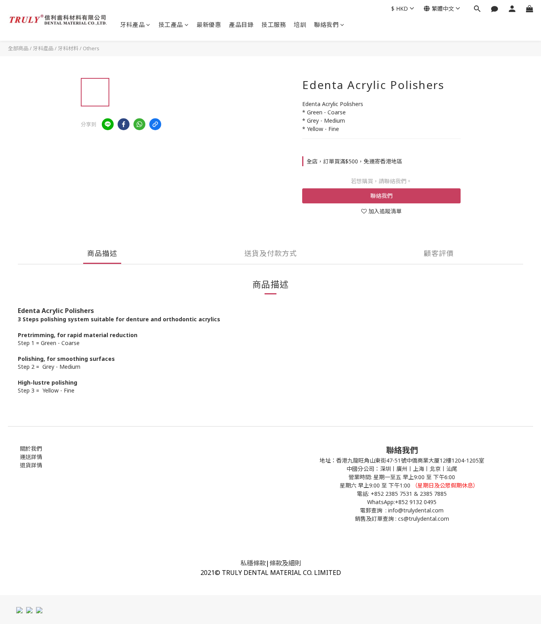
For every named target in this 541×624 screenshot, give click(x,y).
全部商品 (18, 48)
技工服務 (273, 24)
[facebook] (124, 124)
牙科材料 (68, 48)
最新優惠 (208, 24)
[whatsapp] (139, 124)
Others (91, 48)
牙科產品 (132, 24)
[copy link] (155, 124)
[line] (108, 124)
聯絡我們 (326, 24)
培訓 (300, 24)
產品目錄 (241, 24)
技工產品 (170, 24)
